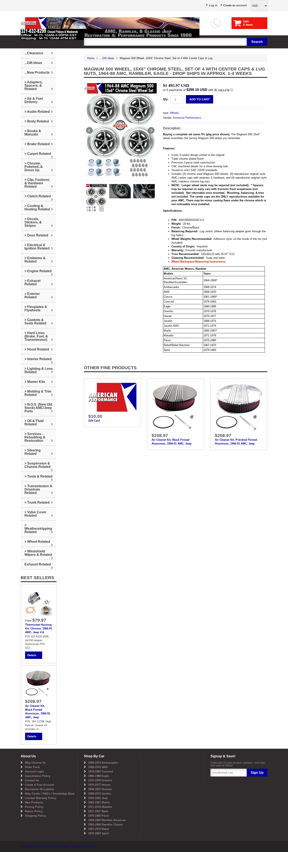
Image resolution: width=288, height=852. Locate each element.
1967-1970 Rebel (98, 829)
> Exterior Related (32, 295)
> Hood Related (36, 349)
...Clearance (33, 53)
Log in (213, 5)
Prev (89, 130)
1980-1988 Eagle (98, 776)
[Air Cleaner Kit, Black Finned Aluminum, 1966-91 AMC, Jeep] (176, 406)
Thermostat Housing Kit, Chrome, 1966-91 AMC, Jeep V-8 (38, 628)
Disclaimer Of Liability (39, 789)
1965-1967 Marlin (99, 802)
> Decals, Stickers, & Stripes (33, 222)
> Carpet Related (37, 153)
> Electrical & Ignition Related (37, 246)
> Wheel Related (37, 541)
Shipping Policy (35, 815)
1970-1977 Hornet (99, 784)
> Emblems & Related (35, 259)
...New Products (37, 72)
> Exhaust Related (32, 282)
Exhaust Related (37, 564)
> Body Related (36, 121)
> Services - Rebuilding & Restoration (34, 437)
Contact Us (32, 780)
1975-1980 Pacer (98, 815)
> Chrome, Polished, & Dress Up (33, 167)
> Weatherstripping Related (38, 528)
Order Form (32, 767)
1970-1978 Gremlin (100, 780)
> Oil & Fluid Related (34, 422)
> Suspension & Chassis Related (37, 465)
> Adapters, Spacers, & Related (33, 85)
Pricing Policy (34, 806)
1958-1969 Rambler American (107, 820)
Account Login (34, 771)
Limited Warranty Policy (40, 798)
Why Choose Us (35, 762)
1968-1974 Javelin (99, 793)
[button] (215, 90)
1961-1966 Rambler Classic (105, 824)
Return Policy (34, 811)
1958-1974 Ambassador (103, 762)
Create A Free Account (39, 784)
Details (31, 655)
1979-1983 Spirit (98, 833)
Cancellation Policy (37, 776)
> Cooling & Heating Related (37, 207)
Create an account (235, 5)
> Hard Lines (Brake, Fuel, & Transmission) (36, 336)
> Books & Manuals (32, 132)
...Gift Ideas (107, 58)
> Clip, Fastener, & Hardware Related (37, 183)
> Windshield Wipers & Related (38, 552)
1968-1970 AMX (98, 767)
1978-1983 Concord (100, 771)
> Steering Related (32, 452)
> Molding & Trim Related (37, 393)
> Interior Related (38, 359)
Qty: (165, 99)
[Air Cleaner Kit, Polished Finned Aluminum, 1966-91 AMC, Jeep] (239, 406)
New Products (34, 802)
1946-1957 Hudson (100, 789)
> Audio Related (37, 111)
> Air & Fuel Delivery (33, 100)
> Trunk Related (37, 502)
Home (90, 58)
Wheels (174, 112)
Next (151, 130)
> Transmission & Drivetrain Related (38, 489)
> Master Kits (34, 382)
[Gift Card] (112, 397)
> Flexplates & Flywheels (35, 308)
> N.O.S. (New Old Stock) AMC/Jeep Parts (38, 408)
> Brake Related (37, 144)
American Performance (187, 117)
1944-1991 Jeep (98, 798)
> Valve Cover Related (35, 513)
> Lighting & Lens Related (38, 370)
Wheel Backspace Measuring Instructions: (198, 261)
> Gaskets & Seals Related (35, 321)
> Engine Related (38, 271)
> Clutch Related (37, 196)
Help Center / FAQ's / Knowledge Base (49, 793)
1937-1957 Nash (98, 811)
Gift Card (94, 420)
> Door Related (36, 235)
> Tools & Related (38, 476)
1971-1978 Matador (100, 806)
